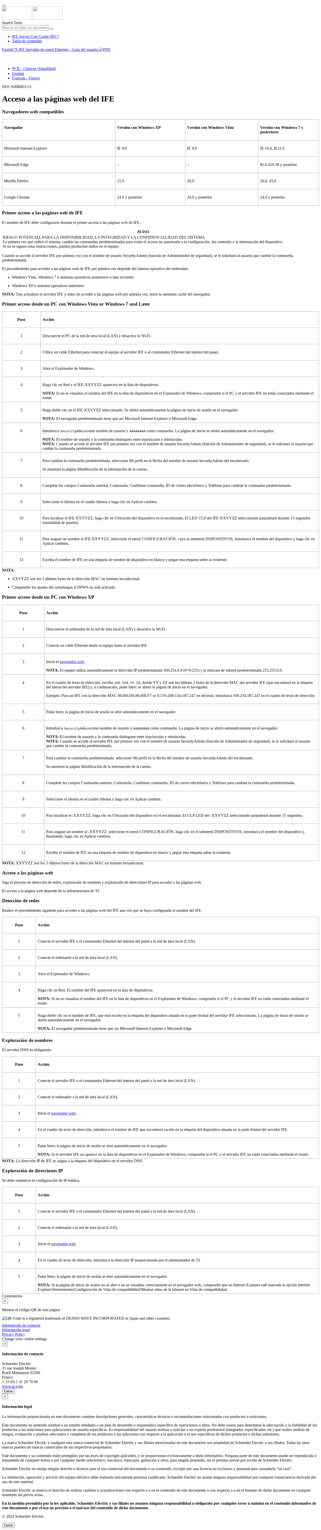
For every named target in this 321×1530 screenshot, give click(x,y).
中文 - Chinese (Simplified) (34, 68)
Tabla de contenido (27, 41)
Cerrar (8, 1391)
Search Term (12, 23)
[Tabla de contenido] (4, 55)
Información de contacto (21, 1325)
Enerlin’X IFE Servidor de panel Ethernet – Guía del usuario (50, 49)
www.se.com (12, 1386)
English (18, 73)
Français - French (26, 78)
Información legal (16, 1330)
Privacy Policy (13, 1334)
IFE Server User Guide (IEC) (35, 36)
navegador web (72, 662)
